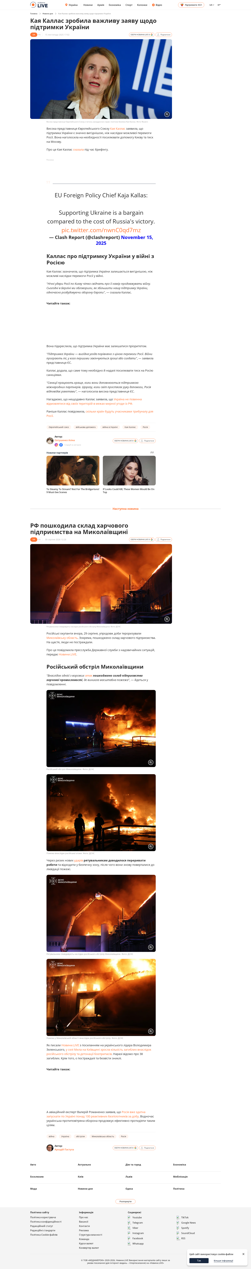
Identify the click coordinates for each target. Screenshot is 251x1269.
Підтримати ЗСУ (193, 4)
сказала (78, 149)
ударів (78, 860)
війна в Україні (110, 427)
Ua (210, 4)
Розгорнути (126, 1201)
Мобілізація (180, 1176)
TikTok (185, 1217)
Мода (33, 1188)
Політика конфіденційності (45, 1221)
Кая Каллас (117, 129)
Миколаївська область (103, 1136)
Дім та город (133, 1164)
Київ (80, 1176)
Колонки (142, 5)
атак (88, 675)
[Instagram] (56, 445)
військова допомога (86, 427)
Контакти (84, 1226)
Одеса (129, 1188)
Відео (159, 5)
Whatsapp (138, 1243)
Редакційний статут (41, 1226)
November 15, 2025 (124, 240)
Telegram (137, 1222)
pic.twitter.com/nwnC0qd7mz (101, 230)
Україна (73, 5)
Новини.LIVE (67, 654)
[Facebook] (61, 445)
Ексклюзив (37, 1176)
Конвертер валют (89, 1247)
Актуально (84, 1164)
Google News (188, 1222)
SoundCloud (188, 1233)
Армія (100, 5)
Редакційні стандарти (42, 1230)
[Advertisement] (99, 168)
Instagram (138, 1233)
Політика (178, 1188)
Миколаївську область (62, 638)
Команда (84, 1239)
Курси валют (86, 1243)
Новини (88, 5)
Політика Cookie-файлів (43, 1234)
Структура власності (90, 1234)
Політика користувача (43, 1217)
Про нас (83, 1217)
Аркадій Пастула (64, 1149)
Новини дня (48, 13)
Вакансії (83, 1221)
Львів (129, 1176)
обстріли (80, 1136)
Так (199, 1260)
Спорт (129, 5)
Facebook (137, 1238)
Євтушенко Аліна (65, 440)
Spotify (185, 1228)
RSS (183, 1238)
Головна (33, 13)
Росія (145, 427)
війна (51, 1136)
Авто (33, 1164)
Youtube (137, 1217)
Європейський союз (59, 427)
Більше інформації (223, 1260)
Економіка (115, 5)
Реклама (84, 1230)
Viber (135, 1228)
